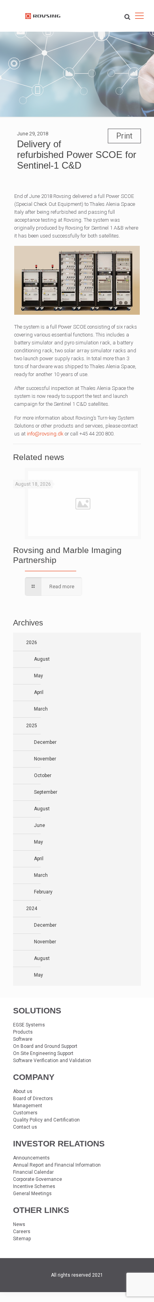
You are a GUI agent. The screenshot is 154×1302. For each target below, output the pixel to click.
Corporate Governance (37, 1179)
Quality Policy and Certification (46, 1120)
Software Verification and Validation (52, 1060)
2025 (31, 725)
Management (27, 1105)
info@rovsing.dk (45, 434)
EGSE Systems (29, 1025)
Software (22, 1039)
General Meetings (32, 1193)
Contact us (25, 1127)
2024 (31, 908)
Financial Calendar (33, 1172)
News (19, 1224)
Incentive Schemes (34, 1186)
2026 (31, 642)
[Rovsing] (43, 16)
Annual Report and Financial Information (57, 1165)
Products (23, 1032)
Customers (25, 1113)
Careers (21, 1231)
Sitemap (22, 1238)
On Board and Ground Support (45, 1046)
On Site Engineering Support (43, 1053)
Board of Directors (33, 1098)
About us (22, 1091)
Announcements (31, 1158)
